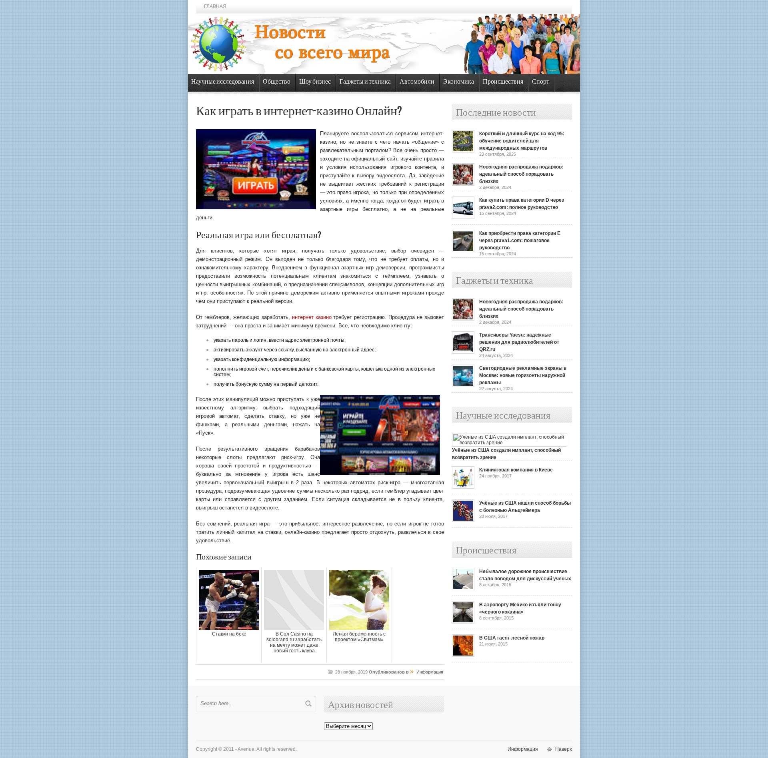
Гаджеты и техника (365, 82)
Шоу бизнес (315, 82)
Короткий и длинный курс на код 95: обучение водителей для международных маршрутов (521, 141)
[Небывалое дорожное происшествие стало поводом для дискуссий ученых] (463, 589)
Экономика (458, 82)
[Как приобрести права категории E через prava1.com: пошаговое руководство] (463, 250)
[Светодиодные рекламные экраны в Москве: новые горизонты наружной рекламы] (463, 385)
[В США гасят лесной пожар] (463, 655)
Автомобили (417, 82)
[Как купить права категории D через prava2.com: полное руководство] (463, 217)
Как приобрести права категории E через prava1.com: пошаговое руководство (519, 241)
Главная (215, 6)
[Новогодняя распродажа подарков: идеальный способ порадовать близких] (463, 184)
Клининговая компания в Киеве (516, 470)
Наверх (563, 749)
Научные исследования (222, 82)
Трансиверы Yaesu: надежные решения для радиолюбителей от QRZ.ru (519, 342)
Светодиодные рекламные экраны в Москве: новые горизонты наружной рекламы (522, 375)
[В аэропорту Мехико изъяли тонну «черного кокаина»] (463, 622)
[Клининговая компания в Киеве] (463, 487)
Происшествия (503, 82)
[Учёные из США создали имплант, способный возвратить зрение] (509, 442)
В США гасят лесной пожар (511, 638)
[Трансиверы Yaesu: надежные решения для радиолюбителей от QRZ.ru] (463, 352)
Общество (276, 82)
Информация (429, 672)
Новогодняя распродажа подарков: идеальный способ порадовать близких (521, 174)
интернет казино (312, 317)
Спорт (540, 82)
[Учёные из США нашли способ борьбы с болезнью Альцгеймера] (463, 520)
